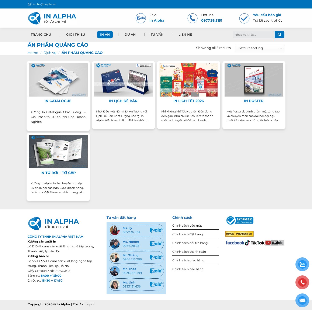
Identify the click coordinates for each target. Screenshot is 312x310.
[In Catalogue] (58, 79)
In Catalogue (58, 101)
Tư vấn (157, 34)
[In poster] (254, 79)
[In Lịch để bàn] (123, 79)
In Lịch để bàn (123, 101)
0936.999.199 (132, 273)
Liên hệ (185, 34)
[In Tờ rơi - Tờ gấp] (58, 151)
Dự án (130, 34)
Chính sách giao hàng (188, 260)
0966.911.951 (131, 246)
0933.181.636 (132, 286)
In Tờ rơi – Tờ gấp (58, 173)
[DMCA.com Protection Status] (239, 233)
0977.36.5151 (131, 232)
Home (33, 53)
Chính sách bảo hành (187, 269)
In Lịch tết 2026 (188, 101)
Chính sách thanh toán (189, 252)
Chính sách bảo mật (187, 225)
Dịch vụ (50, 53)
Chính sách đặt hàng (187, 234)
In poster (254, 101)
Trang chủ (41, 34)
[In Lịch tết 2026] (188, 79)
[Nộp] (279, 34)
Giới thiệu (75, 34)
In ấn (105, 34)
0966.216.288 (132, 259)
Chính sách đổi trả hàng (190, 243)
